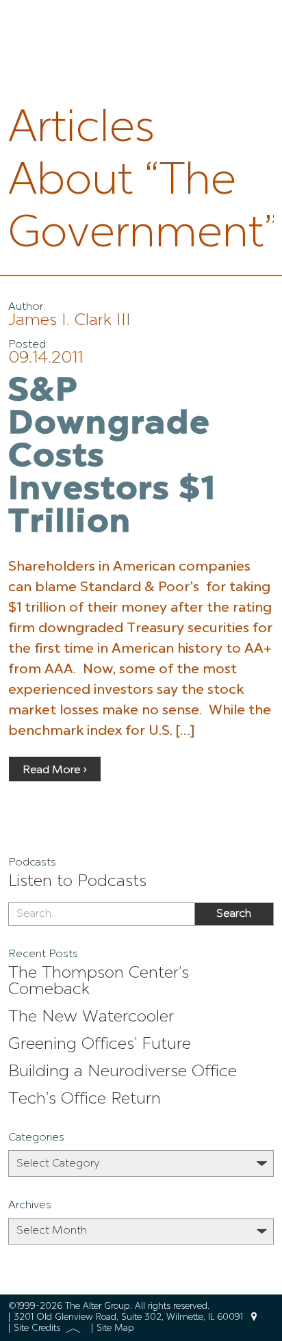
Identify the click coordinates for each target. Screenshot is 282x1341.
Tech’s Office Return (84, 1099)
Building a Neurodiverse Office (122, 1072)
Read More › (55, 770)
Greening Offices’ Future (99, 1045)
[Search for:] (101, 914)
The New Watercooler (91, 1017)
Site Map (115, 1328)
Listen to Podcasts (77, 882)
